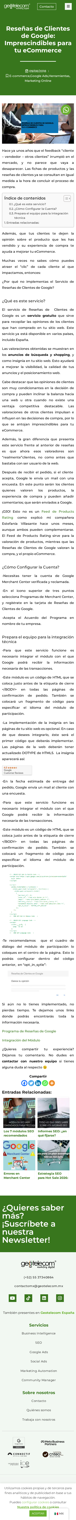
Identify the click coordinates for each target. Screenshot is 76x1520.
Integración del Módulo (21, 1040)
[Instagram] (60, 1298)
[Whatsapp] (45, 1083)
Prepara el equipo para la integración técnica (41, 215)
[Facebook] (24, 1083)
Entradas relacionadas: (22, 222)
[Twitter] (31, 1083)
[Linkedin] (38, 1083)
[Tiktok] (28, 1298)
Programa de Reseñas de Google (29, 1031)
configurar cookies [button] (35, 1502)
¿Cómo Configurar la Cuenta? (35, 208)
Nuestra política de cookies (38, 1507)
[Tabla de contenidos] (65, 198)
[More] (52, 1083)
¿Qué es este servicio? (30, 204)
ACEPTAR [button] (38, 1513)
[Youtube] (12, 1298)
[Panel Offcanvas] (68, 6)
